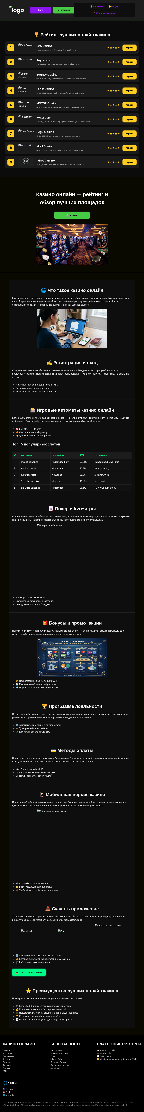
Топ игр (6, 1059)
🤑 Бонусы (113, 6)
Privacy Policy (57, 1059)
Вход (40, 10)
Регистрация (64, 10)
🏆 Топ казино (97, 6)
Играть (129, 47)
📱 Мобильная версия (104, 13)
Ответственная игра (59, 1065)
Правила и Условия (59, 1053)
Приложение (8, 1056)
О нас (53, 1056)
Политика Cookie (58, 1062)
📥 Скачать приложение (29, 972)
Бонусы (6, 1068)
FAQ (5, 1071)
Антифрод (55, 1068)
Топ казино (8, 1053)
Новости (6, 1050)
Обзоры (6, 1062)
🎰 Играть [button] (72, 215)
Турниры (7, 1065)
